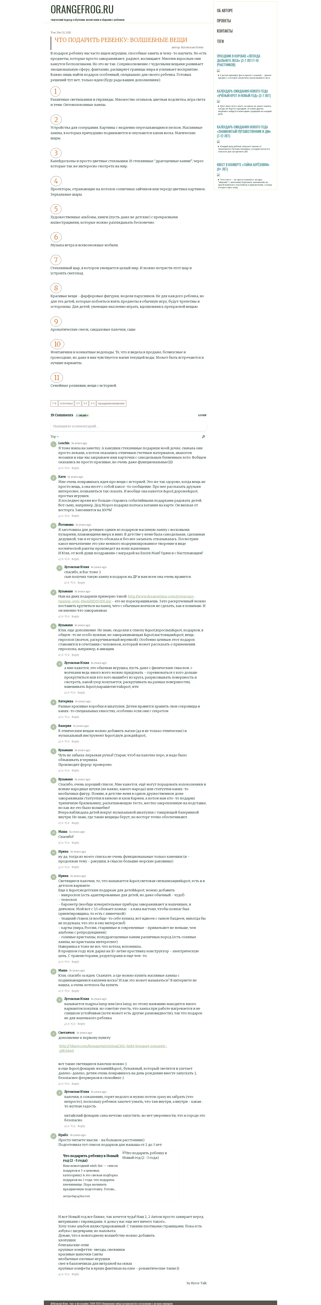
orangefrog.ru (82, 8)
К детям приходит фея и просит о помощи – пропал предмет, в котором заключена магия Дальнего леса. (244, 76)
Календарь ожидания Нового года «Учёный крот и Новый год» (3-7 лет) (244, 93)
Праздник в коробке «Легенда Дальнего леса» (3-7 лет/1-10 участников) (238, 60)
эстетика (66, 403)
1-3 (85, 403)
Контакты (225, 31)
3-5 (92, 403)
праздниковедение (111, 403)
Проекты (224, 20)
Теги (220, 41)
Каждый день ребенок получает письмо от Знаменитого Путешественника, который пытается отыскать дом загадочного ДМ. (244, 149)
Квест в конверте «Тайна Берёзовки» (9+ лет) (243, 166)
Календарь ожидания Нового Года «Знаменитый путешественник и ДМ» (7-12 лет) (244, 131)
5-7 (78, 403)
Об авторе (225, 10)
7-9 (54, 403)
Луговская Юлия (192, 47)
